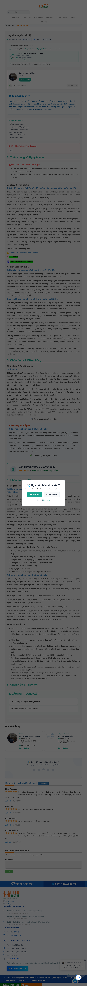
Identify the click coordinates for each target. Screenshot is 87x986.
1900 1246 (46, 500)
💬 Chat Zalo (35, 494)
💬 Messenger (51, 494)
